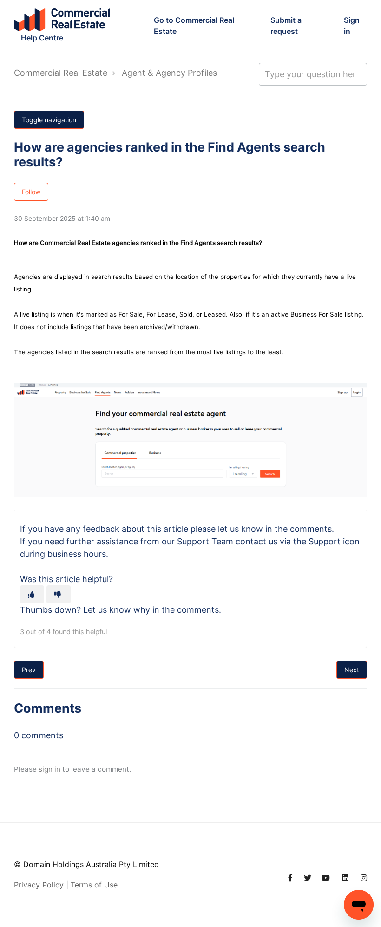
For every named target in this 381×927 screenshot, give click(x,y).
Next (351, 670)
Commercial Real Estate (60, 73)
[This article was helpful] (32, 594)
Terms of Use (94, 884)
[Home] (62, 20)
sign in (49, 769)
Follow (31, 192)
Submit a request (286, 25)
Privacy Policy (39, 884)
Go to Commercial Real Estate (194, 25)
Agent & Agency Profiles (169, 73)
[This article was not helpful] (58, 594)
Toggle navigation (49, 120)
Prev (29, 670)
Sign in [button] (352, 25)
